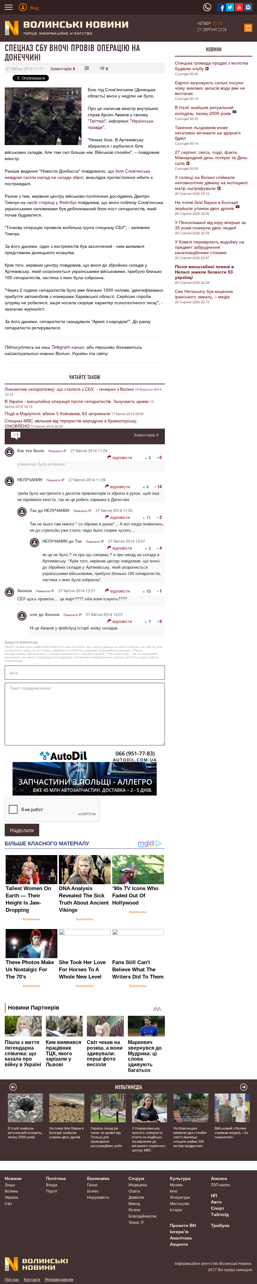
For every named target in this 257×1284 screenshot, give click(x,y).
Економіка (98, 1178)
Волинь (11, 1190)
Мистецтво (179, 1203)
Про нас (12, 1279)
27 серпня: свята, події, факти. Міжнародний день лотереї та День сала (211, 157)
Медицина (137, 1184)
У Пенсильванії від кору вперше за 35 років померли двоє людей (210, 225)
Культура (180, 1178)
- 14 (158, 486)
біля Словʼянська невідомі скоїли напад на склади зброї (77, 174)
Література (180, 1197)
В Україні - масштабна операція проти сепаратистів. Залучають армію (77, 401)
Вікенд (134, 1203)
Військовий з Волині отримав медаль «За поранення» (231, 1132)
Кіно (173, 1190)
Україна (11, 1197)
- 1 (159, 591)
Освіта (134, 1190)
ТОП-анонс (220, 1184)
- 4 (159, 548)
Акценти (179, 1244)
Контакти (32, 1279)
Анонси (219, 1178)
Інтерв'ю (179, 1231)
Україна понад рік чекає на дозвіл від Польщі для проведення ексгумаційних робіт (106, 1136)
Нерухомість (98, 1197)
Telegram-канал (67, 347)
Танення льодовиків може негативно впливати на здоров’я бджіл (208, 132)
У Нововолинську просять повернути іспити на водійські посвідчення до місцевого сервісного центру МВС (148, 1138)
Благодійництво (142, 1216)
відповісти (122, 457)
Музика (176, 1184)
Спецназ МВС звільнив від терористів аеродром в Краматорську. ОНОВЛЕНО (71, 423)
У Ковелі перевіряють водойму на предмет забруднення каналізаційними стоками (209, 246)
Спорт (217, 1208)
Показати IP (57, 451)
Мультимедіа (128, 1087)
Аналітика (181, 1237)
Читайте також (84, 377)
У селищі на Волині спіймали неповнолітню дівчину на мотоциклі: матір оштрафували (212, 182)
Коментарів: (63, 68)
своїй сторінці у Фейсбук (51, 202)
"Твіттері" (97, 120)
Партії (51, 1190)
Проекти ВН (183, 1225)
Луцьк (10, 1184)
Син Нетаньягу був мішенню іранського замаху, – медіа (204, 294)
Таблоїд (220, 1214)
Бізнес (93, 1190)
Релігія (134, 1209)
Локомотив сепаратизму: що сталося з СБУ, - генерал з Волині (69, 389)
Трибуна (220, 1225)
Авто (216, 1201)
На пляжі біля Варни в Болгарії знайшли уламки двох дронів (206, 205)
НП (214, 1195)
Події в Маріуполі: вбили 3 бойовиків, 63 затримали (57, 413)
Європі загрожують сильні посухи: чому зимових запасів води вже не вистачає (210, 87)
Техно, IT (136, 1222)
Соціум (136, 1178)
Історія (176, 1209)
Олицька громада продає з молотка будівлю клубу (211, 65)
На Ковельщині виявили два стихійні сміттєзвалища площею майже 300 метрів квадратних (189, 1136)
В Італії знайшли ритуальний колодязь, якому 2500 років (204, 110)
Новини (214, 49)
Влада (51, 1184)
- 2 (159, 517)
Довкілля (136, 1197)
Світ (8, 1203)
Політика (56, 1178)
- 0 (159, 457)
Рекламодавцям (59, 1279)
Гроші (92, 1184)
